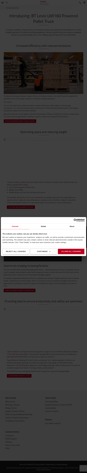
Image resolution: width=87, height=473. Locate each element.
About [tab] (72, 226)
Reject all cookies (16, 251)
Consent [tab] (15, 226)
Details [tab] (43, 226)
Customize (42, 251)
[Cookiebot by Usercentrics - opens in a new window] (75, 220)
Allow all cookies (71, 251)
